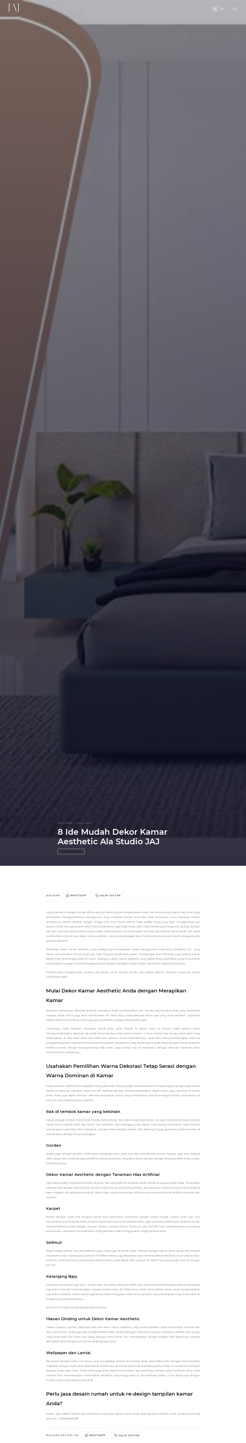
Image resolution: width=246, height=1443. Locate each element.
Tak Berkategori (71, 851)
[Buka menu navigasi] (234, 8)
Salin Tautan (110, 895)
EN (222, 8)
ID (214, 8)
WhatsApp (78, 895)
